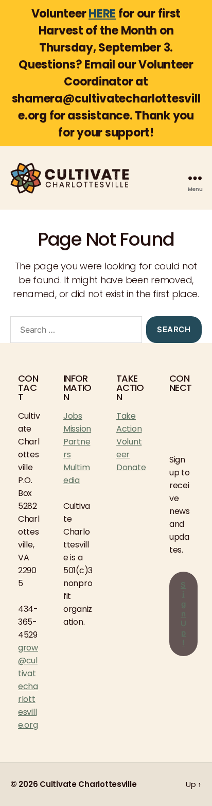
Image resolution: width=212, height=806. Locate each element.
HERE (102, 14)
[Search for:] (74, 331)
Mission (77, 429)
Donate (131, 467)
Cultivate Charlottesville (88, 784)
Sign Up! (184, 614)
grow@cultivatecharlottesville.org (28, 686)
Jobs (72, 416)
